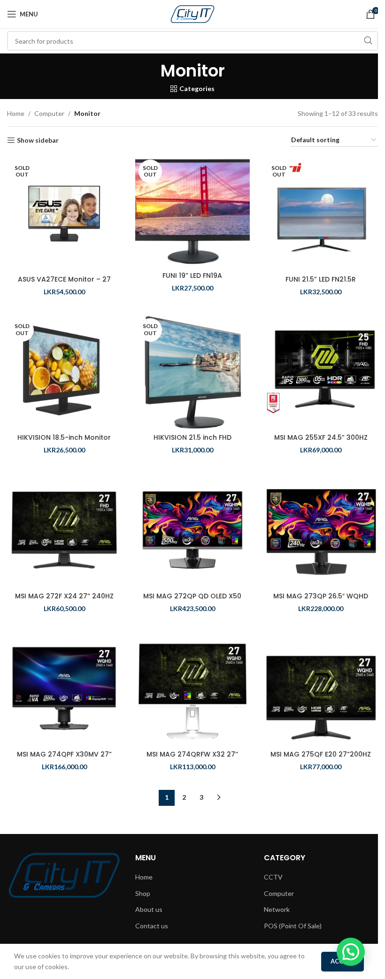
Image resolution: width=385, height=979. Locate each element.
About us (148, 909)
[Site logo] (193, 13)
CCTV (273, 877)
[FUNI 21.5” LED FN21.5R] (321, 213)
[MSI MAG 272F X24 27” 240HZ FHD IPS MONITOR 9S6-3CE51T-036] (64, 530)
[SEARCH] (368, 41)
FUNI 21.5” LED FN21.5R (320, 279)
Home (15, 113)
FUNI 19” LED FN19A (192, 275)
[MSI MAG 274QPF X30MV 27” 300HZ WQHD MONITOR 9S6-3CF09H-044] (64, 688)
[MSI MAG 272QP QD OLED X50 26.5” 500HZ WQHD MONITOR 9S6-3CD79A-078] (192, 530)
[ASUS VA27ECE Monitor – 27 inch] (64, 213)
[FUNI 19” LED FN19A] (192, 211)
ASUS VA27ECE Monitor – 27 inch (64, 284)
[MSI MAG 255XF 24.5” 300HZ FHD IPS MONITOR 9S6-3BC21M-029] (321, 372)
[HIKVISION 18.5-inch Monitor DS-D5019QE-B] (64, 372)
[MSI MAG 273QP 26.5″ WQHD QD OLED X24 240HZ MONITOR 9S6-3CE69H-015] (321, 530)
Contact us (151, 926)
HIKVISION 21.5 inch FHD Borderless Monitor (192, 442)
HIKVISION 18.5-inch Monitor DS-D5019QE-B (64, 442)
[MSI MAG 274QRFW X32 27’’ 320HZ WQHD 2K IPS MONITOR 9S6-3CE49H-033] (192, 688)
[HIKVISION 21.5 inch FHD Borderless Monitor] (192, 372)
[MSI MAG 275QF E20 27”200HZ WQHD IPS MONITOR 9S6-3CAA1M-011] (321, 688)
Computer (49, 113)
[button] (351, 952)
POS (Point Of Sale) (293, 926)
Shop (142, 893)
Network (277, 909)
